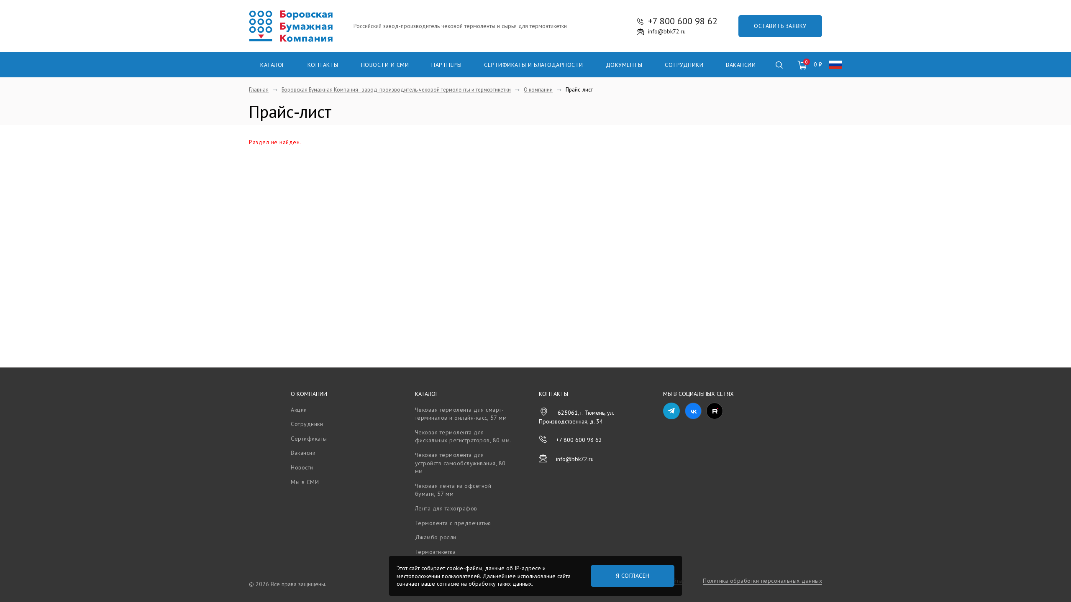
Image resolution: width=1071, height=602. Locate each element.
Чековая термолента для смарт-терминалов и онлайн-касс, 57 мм (461, 414)
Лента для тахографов (446, 508)
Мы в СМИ (305, 482)
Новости (302, 467)
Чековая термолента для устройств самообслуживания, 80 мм (460, 463)
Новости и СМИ (385, 65)
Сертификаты (309, 438)
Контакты (322, 65)
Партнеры (446, 65)
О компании (309, 394)
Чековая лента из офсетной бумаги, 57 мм (453, 490)
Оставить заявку (780, 26)
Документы (624, 65)
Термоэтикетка (435, 552)
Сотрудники (684, 65)
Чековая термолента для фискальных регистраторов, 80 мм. (463, 436)
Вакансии (741, 65)
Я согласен (633, 575)
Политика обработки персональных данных (762, 580)
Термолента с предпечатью (453, 523)
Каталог (272, 65)
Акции (299, 409)
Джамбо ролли (435, 537)
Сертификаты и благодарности (533, 65)
